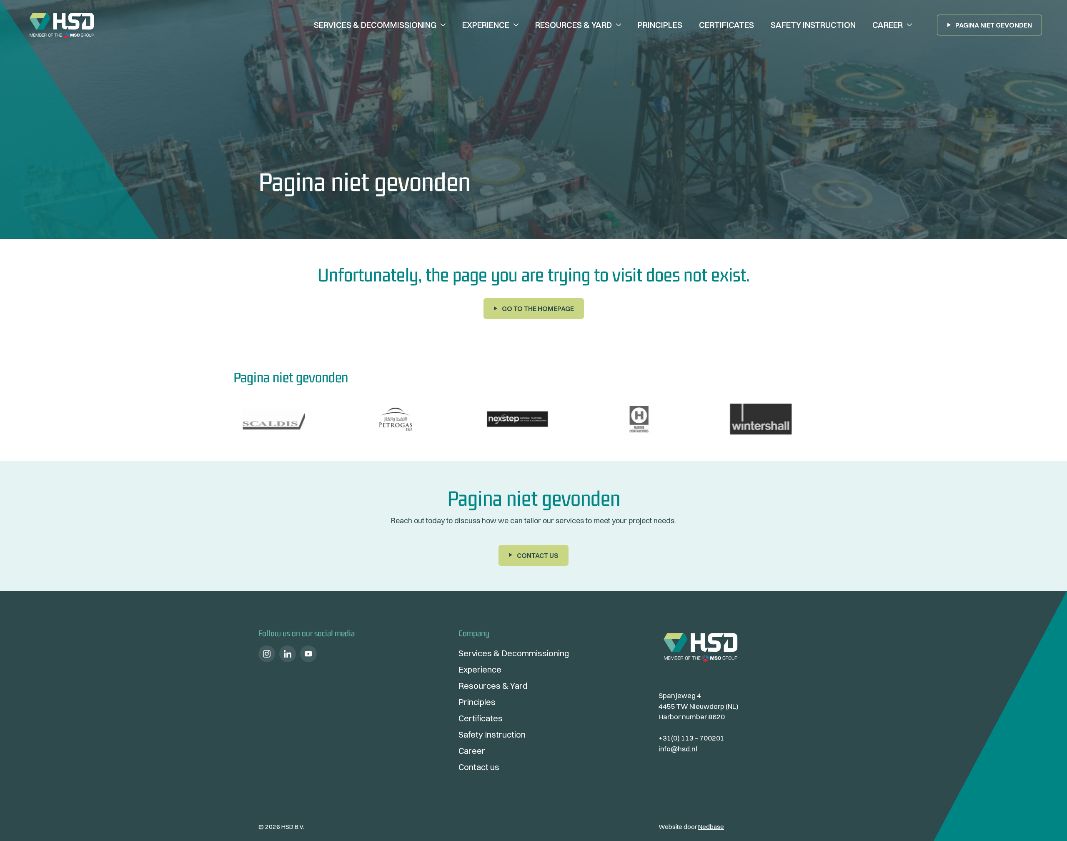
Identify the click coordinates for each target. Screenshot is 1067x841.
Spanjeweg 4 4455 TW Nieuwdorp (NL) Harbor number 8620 (699, 706)
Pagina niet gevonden (993, 25)
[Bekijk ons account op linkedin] (287, 653)
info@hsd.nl (678, 748)
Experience (485, 25)
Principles (660, 25)
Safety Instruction (813, 25)
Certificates (726, 25)
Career (887, 25)
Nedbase (711, 827)
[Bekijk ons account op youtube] (308, 653)
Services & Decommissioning (375, 25)
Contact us (538, 555)
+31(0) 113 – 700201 (691, 737)
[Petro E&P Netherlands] (290, 419)
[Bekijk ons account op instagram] (266, 653)
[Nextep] (412, 419)
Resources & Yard (573, 25)
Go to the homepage (538, 308)
